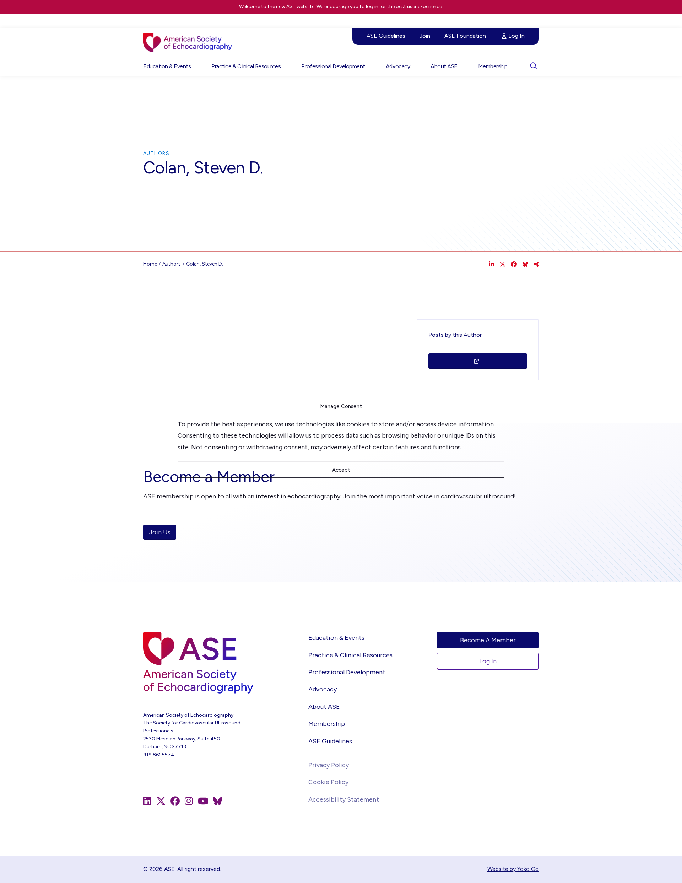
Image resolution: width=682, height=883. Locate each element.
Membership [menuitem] (493, 66)
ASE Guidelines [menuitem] (386, 35)
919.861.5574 (158, 755)
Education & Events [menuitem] (167, 66)
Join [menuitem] (425, 35)
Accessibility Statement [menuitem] (343, 799)
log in (372, 7)
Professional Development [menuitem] (333, 66)
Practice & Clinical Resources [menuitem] (246, 66)
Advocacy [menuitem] (398, 66)
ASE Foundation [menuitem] (465, 35)
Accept (341, 470)
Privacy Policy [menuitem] (328, 765)
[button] (533, 65)
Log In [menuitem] (516, 35)
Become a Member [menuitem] (488, 640)
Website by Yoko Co (513, 869)
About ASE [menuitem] (444, 66)
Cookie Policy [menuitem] (328, 782)
